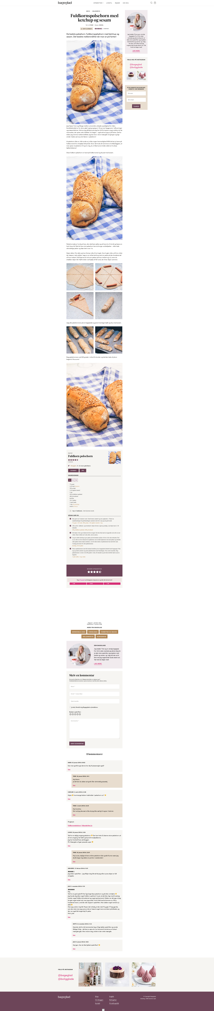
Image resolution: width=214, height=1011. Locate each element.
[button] (69, 460)
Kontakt (97, 1003)
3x (76, 480)
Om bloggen (99, 1000)
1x (69, 480)
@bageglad (82, 580)
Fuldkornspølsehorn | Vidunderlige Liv (80, 825)
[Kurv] (155, 3)
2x (73, 480)
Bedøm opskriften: (75, 712)
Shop (96, 996)
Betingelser (113, 1000)
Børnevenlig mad (78, 632)
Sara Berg (71, 868)
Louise (70, 832)
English (111, 996)
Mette (75, 924)
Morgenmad (101, 636)
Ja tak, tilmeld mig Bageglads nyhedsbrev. (84, 707)
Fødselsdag (93, 632)
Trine (74, 776)
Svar (69, 769)
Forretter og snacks (109, 632)
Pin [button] (83, 470)
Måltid (88, 11)
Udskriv (73, 470)
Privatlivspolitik (114, 1003)
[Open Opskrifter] (102, 3)
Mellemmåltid (96, 11)
